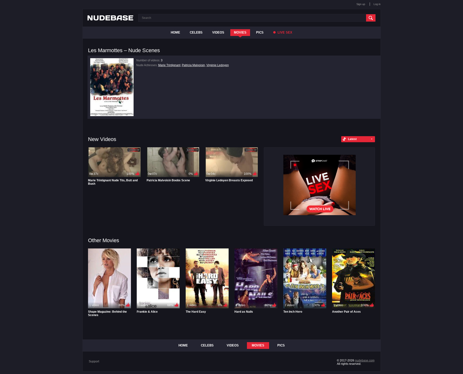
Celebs (196, 32)
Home (175, 32)
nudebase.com (364, 360)
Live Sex (284, 32)
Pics (260, 32)
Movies (240, 32)
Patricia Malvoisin (193, 65)
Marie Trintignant (169, 65)
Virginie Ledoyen (217, 65)
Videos (218, 32)
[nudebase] (110, 18)
